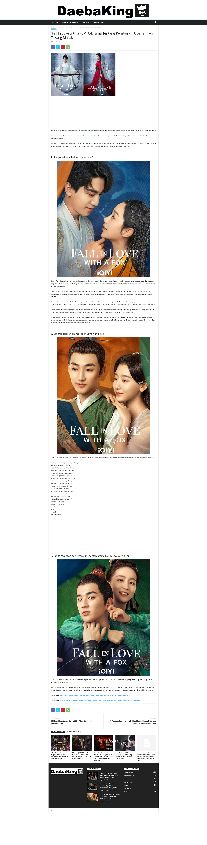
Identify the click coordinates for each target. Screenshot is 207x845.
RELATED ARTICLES (58, 732)
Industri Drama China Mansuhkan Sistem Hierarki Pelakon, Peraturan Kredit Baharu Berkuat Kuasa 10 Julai (146, 756)
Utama (55, 22)
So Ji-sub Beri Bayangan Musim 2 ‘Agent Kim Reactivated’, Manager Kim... (109, 786)
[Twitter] (58, 47)
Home (52, 27)
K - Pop (126, 792)
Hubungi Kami (98, 22)
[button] (155, 22)
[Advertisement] (103, 113)
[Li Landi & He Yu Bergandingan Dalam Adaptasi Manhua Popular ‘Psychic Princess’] (60, 743)
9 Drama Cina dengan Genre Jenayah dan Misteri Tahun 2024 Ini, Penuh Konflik (95, 695)
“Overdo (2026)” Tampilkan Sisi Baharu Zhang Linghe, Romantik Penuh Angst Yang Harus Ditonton (81, 755)
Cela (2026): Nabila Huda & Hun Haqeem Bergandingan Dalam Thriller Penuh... (109, 775)
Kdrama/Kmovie (129, 775)
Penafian (85, 22)
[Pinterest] (63, 47)
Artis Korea (127, 788)
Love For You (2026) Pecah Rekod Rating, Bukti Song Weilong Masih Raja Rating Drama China (124, 755)
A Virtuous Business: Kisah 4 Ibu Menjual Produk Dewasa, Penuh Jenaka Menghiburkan (133, 722)
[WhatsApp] (68, 47)
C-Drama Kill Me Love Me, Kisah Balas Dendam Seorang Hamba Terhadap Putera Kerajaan (100, 700)
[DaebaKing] (103, 10)
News (125, 779)
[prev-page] (153, 732)
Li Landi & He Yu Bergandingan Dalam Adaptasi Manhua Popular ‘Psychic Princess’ (59, 755)
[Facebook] (53, 47)
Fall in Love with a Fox (89, 136)
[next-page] (155, 732)
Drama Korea (128, 782)
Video (126, 785)
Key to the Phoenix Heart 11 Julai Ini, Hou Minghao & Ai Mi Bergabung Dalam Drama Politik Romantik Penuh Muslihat (103, 756)
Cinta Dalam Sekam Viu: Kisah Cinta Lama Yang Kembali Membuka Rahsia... (110, 796)
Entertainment (128, 772)
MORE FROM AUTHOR (73, 732)
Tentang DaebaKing (69, 22)
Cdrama (58, 27)
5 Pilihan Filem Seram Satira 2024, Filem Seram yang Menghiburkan (72, 722)
